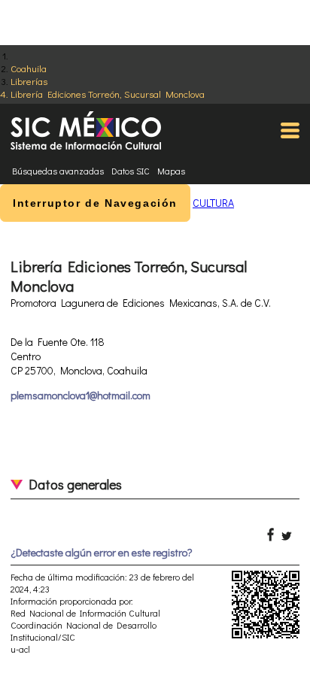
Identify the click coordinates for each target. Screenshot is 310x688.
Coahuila (29, 68)
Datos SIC (130, 171)
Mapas (171, 171)
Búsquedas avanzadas (58, 171)
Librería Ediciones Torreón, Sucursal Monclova (108, 93)
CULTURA (213, 202)
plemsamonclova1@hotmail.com (80, 395)
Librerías (29, 80)
